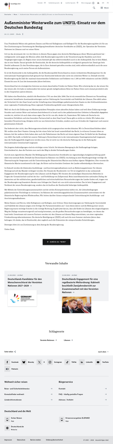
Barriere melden (35, 440)
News (15, 14)
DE (98, 3)
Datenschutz (21, 440)
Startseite (7, 14)
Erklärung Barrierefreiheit (54, 440)
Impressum (8, 440)
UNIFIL (44, 14)
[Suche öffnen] (93, 7)
